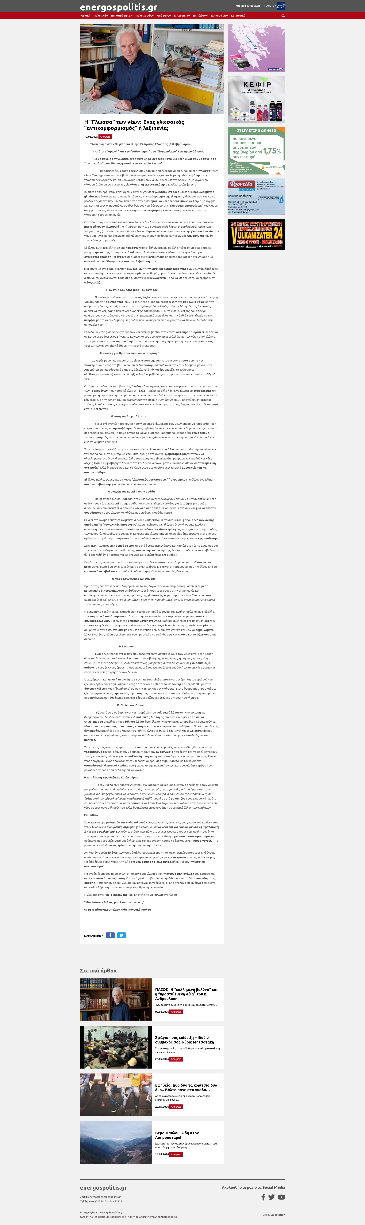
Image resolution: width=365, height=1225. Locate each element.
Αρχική (85, 15)
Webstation (278, 1214)
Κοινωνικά (238, 15)
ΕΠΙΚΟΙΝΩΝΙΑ (102, 1217)
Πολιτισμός (144, 15)
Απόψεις (163, 15)
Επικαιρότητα (121, 15)
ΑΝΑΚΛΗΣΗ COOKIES (165, 1217)
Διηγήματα (218, 15)
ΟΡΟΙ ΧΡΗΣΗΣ (119, 1217)
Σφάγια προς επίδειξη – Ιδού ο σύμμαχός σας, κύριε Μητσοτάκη (184, 1039)
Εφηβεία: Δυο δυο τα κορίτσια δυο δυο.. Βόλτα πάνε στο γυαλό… (186, 1087)
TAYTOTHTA (87, 1217)
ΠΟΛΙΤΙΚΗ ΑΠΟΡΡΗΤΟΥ (140, 1217)
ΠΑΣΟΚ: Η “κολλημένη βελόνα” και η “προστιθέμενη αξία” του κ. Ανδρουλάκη (186, 994)
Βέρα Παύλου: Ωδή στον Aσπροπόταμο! (177, 1135)
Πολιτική (100, 15)
